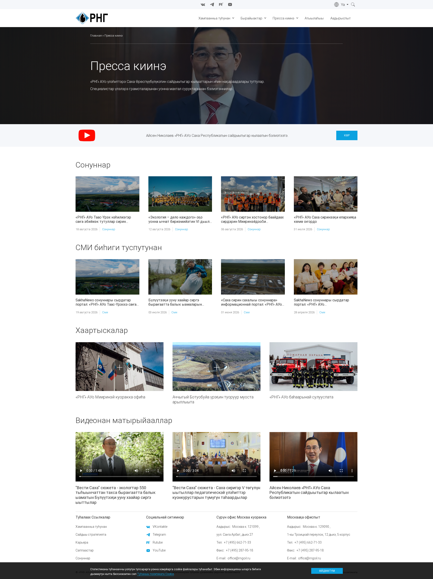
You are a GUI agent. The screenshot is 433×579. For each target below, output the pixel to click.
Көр (347, 135)
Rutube (158, 542)
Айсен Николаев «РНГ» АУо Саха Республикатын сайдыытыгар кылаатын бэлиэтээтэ (309, 492)
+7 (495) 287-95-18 (239, 550)
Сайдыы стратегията (91, 534)
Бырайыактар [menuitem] (251, 18)
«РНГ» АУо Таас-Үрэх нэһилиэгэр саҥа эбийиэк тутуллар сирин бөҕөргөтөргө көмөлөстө (103, 219)
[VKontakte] (203, 4)
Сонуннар (108, 229)
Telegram (159, 534)
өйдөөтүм (327, 570)
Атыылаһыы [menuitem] (314, 18)
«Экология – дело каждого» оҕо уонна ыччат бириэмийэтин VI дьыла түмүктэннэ (179, 219)
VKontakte (160, 527)
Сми (105, 312)
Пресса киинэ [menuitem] (283, 18)
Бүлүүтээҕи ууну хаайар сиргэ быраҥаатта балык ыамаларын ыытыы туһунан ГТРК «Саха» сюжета (175, 302)
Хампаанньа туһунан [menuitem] (214, 18)
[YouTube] (230, 4)
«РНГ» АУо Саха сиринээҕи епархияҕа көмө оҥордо (325, 219)
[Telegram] (212, 4)
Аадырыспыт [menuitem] (340, 18)
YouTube (159, 550)
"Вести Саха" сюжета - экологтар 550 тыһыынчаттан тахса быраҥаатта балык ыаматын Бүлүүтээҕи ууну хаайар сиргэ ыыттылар (115, 495)
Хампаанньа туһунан (91, 527)
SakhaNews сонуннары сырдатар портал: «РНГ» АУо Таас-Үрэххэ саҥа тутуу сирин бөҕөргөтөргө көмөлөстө (106, 302)
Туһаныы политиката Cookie (155, 574)
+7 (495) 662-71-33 (237, 542)
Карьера (82, 542)
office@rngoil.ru (239, 558)
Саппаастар (85, 550)
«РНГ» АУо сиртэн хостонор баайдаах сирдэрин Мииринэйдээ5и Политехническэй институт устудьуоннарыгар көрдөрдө (252, 219)
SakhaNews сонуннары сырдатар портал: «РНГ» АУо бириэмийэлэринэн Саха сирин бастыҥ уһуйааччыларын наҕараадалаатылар (321, 302)
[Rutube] (221, 4)
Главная (96, 35)
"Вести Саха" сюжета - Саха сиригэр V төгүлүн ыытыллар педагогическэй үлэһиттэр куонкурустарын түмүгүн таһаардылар (216, 492)
